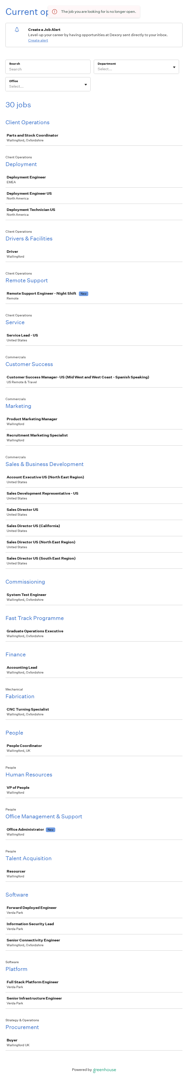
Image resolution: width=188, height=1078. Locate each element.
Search (14, 64)
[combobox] (9, 86)
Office (13, 81)
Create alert (38, 40)
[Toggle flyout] (174, 67)
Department (107, 64)
